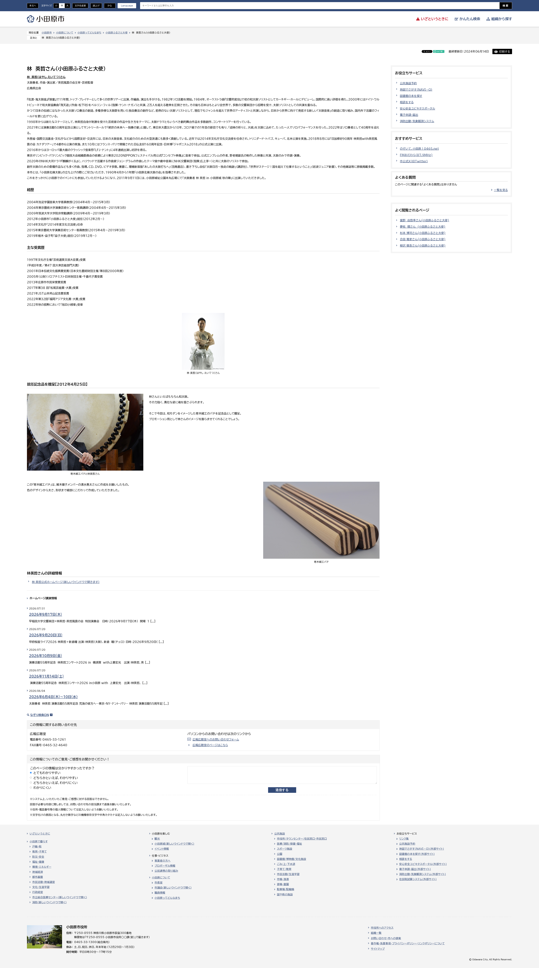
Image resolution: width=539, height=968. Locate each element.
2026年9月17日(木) (45, 614)
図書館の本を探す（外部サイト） (417, 854)
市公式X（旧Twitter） (414, 161)
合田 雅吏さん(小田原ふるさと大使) (423, 239)
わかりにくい (42, 787)
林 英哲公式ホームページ (66, 581)
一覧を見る (501, 190)
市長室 (159, 882)
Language (127, 5)
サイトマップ (378, 949)
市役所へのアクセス (382, 927)
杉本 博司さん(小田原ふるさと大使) (423, 232)
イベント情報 (162, 849)
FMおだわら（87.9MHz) (416, 154)
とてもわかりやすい (47, 772)
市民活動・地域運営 (43, 882)
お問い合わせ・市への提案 (386, 938)
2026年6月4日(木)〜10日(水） (53, 696)
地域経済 (37, 872)
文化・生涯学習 (41, 887)
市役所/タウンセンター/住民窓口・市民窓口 (302, 838)
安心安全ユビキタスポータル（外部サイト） (423, 864)
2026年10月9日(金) (45, 655)
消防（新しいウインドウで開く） (49, 902)
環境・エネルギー (41, 867)
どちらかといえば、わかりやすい (55, 777)
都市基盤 (37, 877)
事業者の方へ (162, 860)
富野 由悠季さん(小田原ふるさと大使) (424, 220)
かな (108, 5)
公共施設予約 (408, 83)
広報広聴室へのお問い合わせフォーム (216, 739)
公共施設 (279, 833)
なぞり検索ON (39, 714)
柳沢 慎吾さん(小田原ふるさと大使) (423, 245)
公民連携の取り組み (166, 871)
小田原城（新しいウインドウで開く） (174, 843)
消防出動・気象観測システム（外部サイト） (422, 874)
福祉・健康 (38, 862)
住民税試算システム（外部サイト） (418, 879)
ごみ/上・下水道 (286, 864)
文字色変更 (80, 5)
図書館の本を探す (411, 95)
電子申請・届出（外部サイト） (415, 869)
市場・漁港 (283, 879)
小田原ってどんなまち (89, 32)
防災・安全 (38, 857)
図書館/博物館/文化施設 (291, 859)
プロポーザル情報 (165, 865)
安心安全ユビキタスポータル (417, 108)
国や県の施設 (285, 894)
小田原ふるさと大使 (117, 32)
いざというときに (40, 833)
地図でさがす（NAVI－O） (416, 89)
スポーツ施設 (284, 849)
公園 (279, 854)
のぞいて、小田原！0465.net (419, 148)
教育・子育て (39, 851)
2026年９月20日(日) (45, 635)
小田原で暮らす (39, 841)
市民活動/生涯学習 (288, 874)
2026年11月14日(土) (46, 676)
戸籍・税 (37, 846)
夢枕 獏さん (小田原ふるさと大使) (422, 226)
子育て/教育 (284, 869)
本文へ (32, 5)
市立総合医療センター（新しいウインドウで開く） (59, 897)
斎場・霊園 (283, 884)
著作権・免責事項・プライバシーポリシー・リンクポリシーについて (408, 943)
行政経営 (37, 892)
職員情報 (160, 892)
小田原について (64, 32)
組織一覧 (376, 933)
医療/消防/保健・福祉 (289, 843)
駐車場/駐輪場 (285, 889)
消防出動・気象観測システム (417, 121)
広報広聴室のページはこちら (210, 745)
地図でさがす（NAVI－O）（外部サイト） (421, 849)
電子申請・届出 (409, 114)
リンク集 (404, 838)
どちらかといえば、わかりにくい (55, 782)
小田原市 (45, 19)
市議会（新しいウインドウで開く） (173, 887)
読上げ (96, 5)
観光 (157, 838)
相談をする (407, 102)
